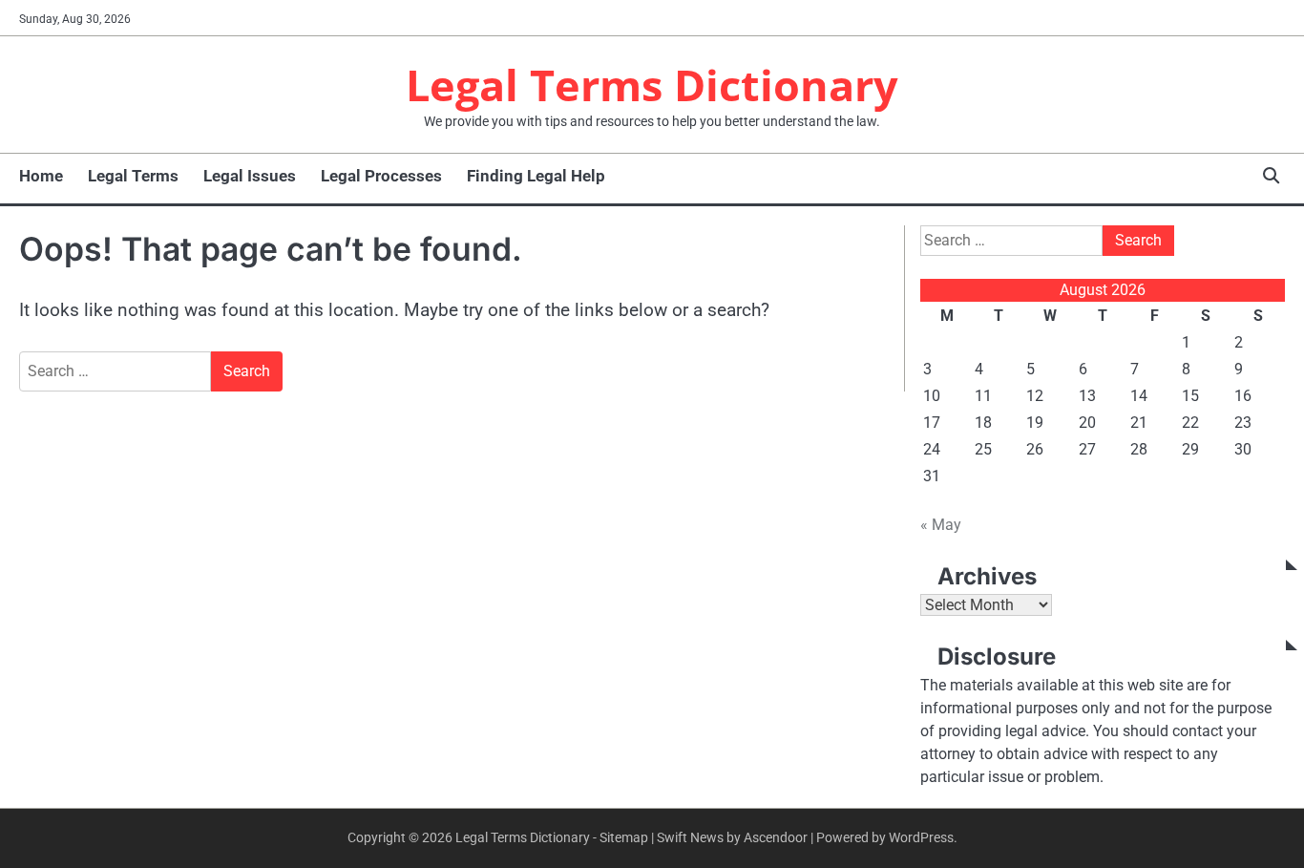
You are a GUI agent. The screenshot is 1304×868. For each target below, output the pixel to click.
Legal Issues (249, 175)
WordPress (921, 837)
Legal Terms (133, 175)
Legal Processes (381, 175)
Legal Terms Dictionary (652, 84)
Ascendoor (776, 837)
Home (41, 175)
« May (940, 525)
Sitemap (623, 837)
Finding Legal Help (536, 175)
